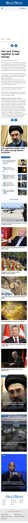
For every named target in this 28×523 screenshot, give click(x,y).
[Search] (20, 8)
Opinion (21, 500)
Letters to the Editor (19, 516)
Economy (13, 500)
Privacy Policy (4, 514)
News (2, 39)
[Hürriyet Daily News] (14, 3)
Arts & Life (14, 502)
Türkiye (9, 39)
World (3, 502)
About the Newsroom (7, 516)
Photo (12, 504)
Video (4, 504)
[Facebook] (12, 45)
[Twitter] (16, 45)
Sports (21, 502)
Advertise (3, 518)
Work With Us (17, 514)
